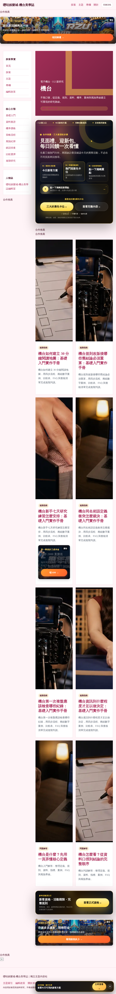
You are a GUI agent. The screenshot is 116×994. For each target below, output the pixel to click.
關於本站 (32, 983)
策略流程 (11, 135)
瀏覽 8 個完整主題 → (51, 108)
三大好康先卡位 (57, 206)
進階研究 (11, 160)
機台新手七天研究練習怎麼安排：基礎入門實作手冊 (52, 516)
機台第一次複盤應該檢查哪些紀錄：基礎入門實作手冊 (52, 706)
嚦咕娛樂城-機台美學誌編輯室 (17, 186)
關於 (96, 4)
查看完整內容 (92, 206)
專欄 (88, 4)
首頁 (8, 66)
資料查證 (11, 122)
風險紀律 (11, 141)
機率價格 (11, 128)
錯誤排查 (11, 148)
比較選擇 (11, 154)
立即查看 (99, 986)
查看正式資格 (93, 902)
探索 (73, 4)
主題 (81, 4)
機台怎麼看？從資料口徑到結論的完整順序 (92, 859)
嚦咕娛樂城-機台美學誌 (18, 4)
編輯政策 (11, 91)
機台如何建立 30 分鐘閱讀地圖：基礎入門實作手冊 (53, 358)
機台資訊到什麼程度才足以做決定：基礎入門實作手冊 (92, 706)
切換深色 (107, 5)
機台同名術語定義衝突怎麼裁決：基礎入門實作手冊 (92, 516)
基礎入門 (11, 115)
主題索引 (8, 983)
